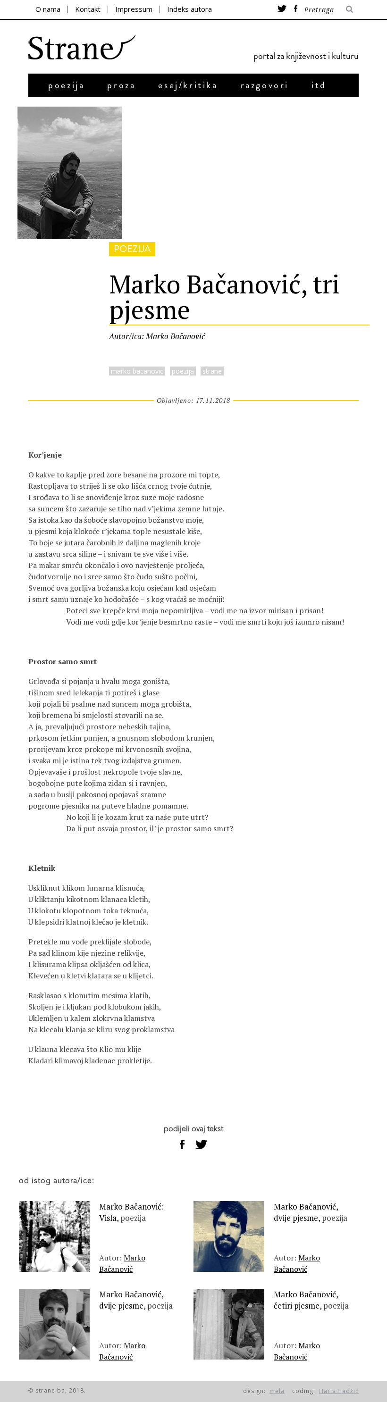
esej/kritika (188, 85)
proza (121, 85)
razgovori (265, 85)
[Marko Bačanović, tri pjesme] (69, 236)
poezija (66, 85)
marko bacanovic (137, 371)
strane (212, 371)
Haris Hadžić (339, 1391)
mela (277, 1391)
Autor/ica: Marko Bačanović (157, 336)
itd (319, 85)
